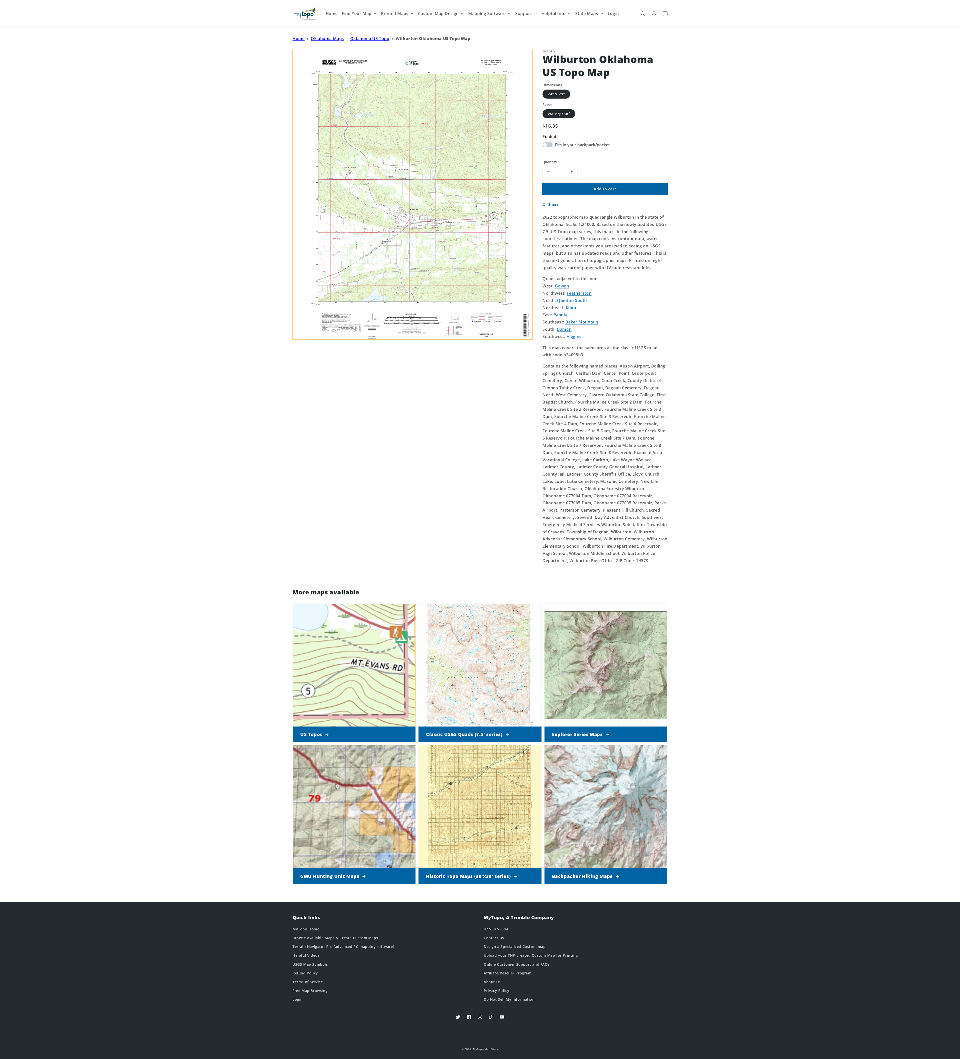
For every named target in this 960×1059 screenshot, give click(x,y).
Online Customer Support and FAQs (517, 964)
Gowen (562, 286)
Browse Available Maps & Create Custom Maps (335, 937)
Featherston (579, 293)
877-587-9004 (496, 929)
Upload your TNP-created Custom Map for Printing (531, 955)
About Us (492, 981)
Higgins (574, 336)
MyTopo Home (306, 929)
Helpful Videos (306, 955)
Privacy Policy (496, 990)
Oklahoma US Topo (370, 38)
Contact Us (494, 937)
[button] (643, 13)
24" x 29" (556, 94)
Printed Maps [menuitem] (394, 13)
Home (298, 38)
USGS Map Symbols (310, 964)
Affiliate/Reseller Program (508, 973)
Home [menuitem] (332, 13)
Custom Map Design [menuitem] (438, 13)
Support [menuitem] (523, 13)
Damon (564, 329)
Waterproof (559, 113)
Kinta (571, 307)
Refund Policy (305, 973)
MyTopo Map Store (485, 1049)
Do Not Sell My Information (509, 999)
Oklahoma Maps (327, 38)
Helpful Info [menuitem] (554, 13)
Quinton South (572, 300)
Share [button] (553, 204)
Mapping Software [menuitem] (487, 13)
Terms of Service (307, 981)
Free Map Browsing (310, 990)
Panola (561, 314)
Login (297, 999)
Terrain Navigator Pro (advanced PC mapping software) (343, 946)
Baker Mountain (582, 322)
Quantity (549, 162)
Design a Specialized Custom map (515, 946)
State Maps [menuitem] (586, 13)
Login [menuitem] (613, 13)
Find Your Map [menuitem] (357, 13)
